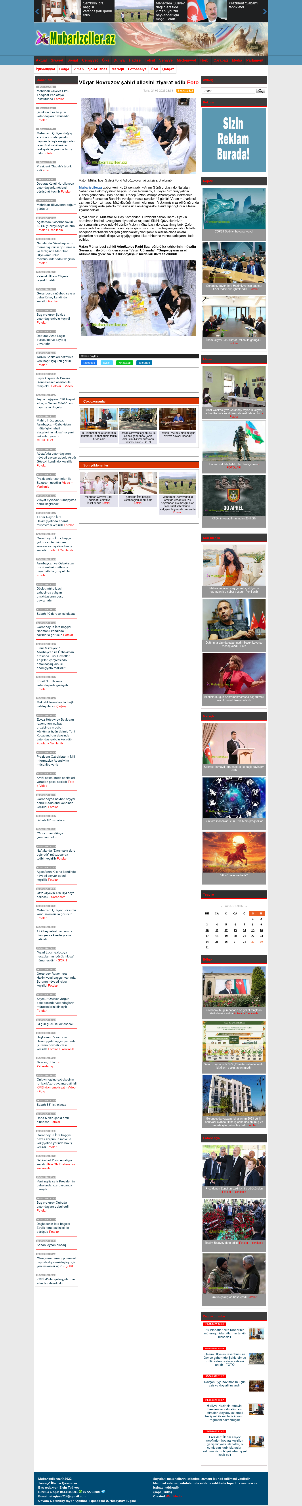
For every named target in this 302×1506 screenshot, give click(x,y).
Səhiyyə (166, 60)
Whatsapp (125, 362)
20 (235, 936)
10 (207, 930)
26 (226, 941)
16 (261, 930)
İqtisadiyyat (45, 69)
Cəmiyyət (90, 60)
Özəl (154, 69)
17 (207, 936)
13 (235, 930)
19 (226, 936)
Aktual (41, 60)
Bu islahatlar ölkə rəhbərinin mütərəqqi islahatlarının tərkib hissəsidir (225, 1333)
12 (226, 930)
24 (207, 941)
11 (217, 930)
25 (216, 941)
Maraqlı (118, 69)
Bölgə (64, 69)
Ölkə (105, 60)
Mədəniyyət (186, 60)
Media (237, 60)
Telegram (144, 362)
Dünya (119, 60)
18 (216, 936)
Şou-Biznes (97, 69)
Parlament (254, 60)
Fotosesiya (137, 69)
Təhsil (150, 60)
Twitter (107, 362)
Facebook (89, 362)
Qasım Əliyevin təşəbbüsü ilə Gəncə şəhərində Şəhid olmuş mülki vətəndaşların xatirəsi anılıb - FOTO (225, 1359)
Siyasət (57, 60)
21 (244, 936)
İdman (78, 69)
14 (244, 930)
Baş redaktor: (48, 1487)
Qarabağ (221, 60)
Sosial (72, 60)
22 (252, 936)
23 (261, 936)
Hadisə (135, 60)
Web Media (174, 1496)
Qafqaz (168, 69)
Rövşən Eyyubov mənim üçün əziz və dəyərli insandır (225, 1383)
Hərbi (204, 60)
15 (252, 930)
